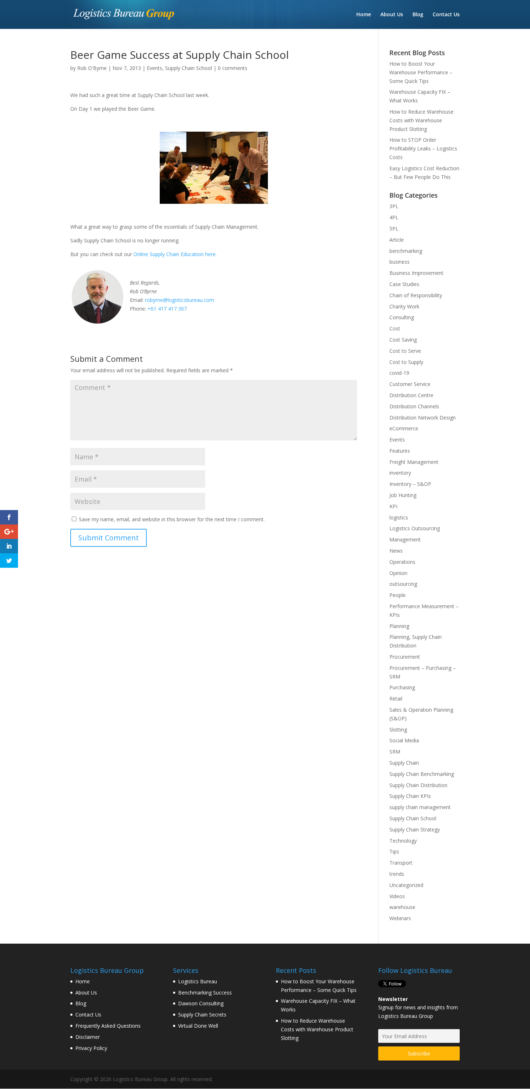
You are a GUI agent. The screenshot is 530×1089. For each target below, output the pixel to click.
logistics (398, 517)
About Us (391, 15)
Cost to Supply (406, 362)
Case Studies (404, 284)
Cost (394, 328)
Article (396, 239)
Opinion (398, 573)
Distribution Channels (414, 406)
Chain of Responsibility (415, 295)
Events (154, 68)
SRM (394, 751)
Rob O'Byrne (92, 68)
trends (396, 873)
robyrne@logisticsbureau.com (179, 300)
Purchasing (402, 687)
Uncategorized (406, 885)
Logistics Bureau (197, 981)
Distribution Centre (411, 395)
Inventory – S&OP (410, 483)
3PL (393, 206)
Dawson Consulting (201, 1003)
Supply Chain (404, 762)
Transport (400, 862)
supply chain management (420, 807)
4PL (393, 217)
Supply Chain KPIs (410, 795)
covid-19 (399, 372)
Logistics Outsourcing (414, 528)
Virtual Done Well (198, 1025)
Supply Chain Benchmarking (421, 773)
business (399, 261)
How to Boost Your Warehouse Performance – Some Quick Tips (420, 72)
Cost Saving (403, 339)
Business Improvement (416, 272)
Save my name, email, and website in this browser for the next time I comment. (172, 519)
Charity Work (404, 306)
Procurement (404, 656)
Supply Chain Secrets (202, 1014)
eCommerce (403, 428)
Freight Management (413, 461)
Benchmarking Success (205, 992)
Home (363, 15)
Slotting (398, 729)
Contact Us (446, 15)
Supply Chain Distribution (418, 785)
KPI (393, 506)
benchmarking (405, 250)
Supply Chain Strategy (414, 829)
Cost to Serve (405, 350)
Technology (403, 840)
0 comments (232, 68)
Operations (402, 561)
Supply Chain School (188, 68)
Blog (417, 15)
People (397, 595)
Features (399, 450)
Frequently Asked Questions (108, 1025)
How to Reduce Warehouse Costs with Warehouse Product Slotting (421, 120)
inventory (400, 472)
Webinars (400, 918)
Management (405, 539)
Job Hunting (402, 495)
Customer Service (409, 384)
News (396, 550)
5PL (393, 228)
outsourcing (403, 583)
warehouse (402, 907)
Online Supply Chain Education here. (175, 254)
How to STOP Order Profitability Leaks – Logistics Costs (423, 148)
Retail (395, 698)
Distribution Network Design (422, 417)
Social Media (404, 740)
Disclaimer (87, 1036)
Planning (399, 626)
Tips (394, 851)
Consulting (401, 317)
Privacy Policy (91, 1048)
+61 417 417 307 (167, 308)
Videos (397, 896)
